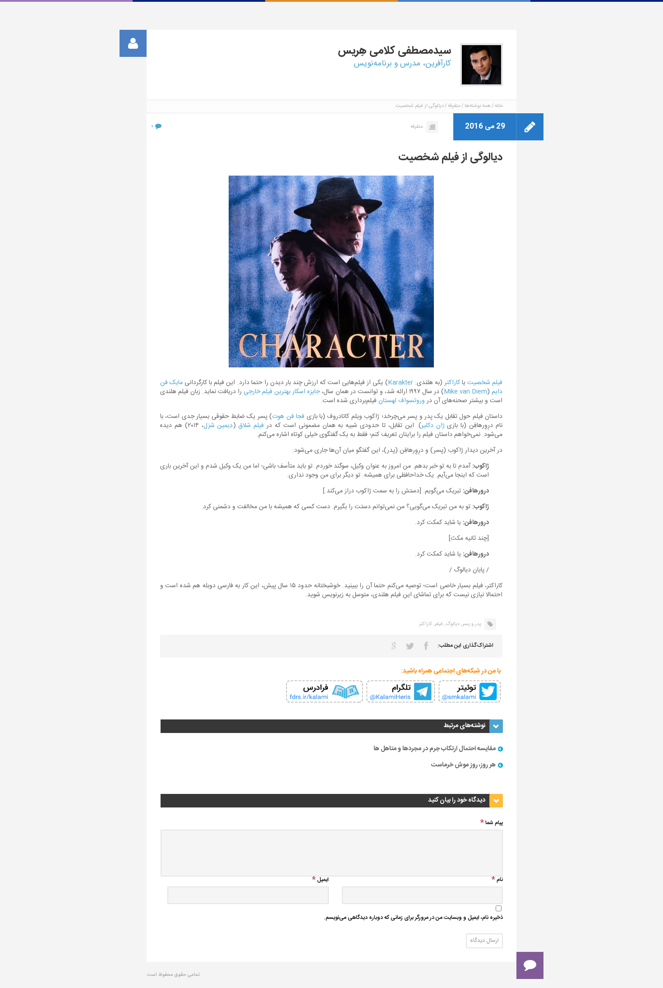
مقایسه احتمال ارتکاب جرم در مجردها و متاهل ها (434, 748)
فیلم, (438, 624)
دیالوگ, (452, 624)
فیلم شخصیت (484, 382)
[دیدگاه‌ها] (529, 965)
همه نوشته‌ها (478, 106)
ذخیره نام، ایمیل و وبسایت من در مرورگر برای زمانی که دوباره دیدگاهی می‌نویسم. (413, 918)
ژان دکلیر (433, 425)
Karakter (400, 382)
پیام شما (494, 823)
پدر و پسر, (471, 624)
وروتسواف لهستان (401, 400)
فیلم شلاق (251, 425)
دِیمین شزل (218, 425)
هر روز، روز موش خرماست (463, 765)
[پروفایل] (133, 43)
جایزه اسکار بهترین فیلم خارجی (282, 391)
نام (500, 880)
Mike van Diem (465, 391)
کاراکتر (452, 382)
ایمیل (323, 880)
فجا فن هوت (288, 416)
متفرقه (454, 106)
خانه (499, 106)
